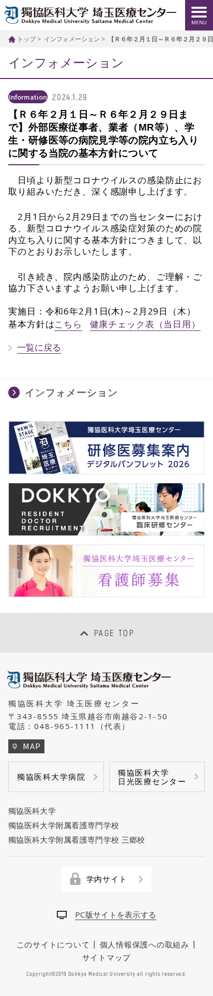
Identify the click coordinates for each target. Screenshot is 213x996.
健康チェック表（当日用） (145, 324)
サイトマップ (106, 957)
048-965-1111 (65, 726)
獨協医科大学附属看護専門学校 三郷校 (76, 839)
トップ (26, 39)
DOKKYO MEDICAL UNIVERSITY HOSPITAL (90, 15)
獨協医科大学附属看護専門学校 (63, 825)
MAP (31, 745)
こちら (68, 324)
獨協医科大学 (32, 810)
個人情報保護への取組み (144, 944)
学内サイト (106, 879)
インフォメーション (72, 39)
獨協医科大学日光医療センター (152, 776)
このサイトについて (53, 944)
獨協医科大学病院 (51, 776)
